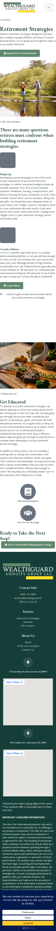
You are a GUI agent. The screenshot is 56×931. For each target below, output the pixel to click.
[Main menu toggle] (48, 7)
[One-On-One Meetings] (28, 513)
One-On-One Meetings (28, 522)
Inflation (4, 252)
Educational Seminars (28, 500)
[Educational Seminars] (28, 491)
